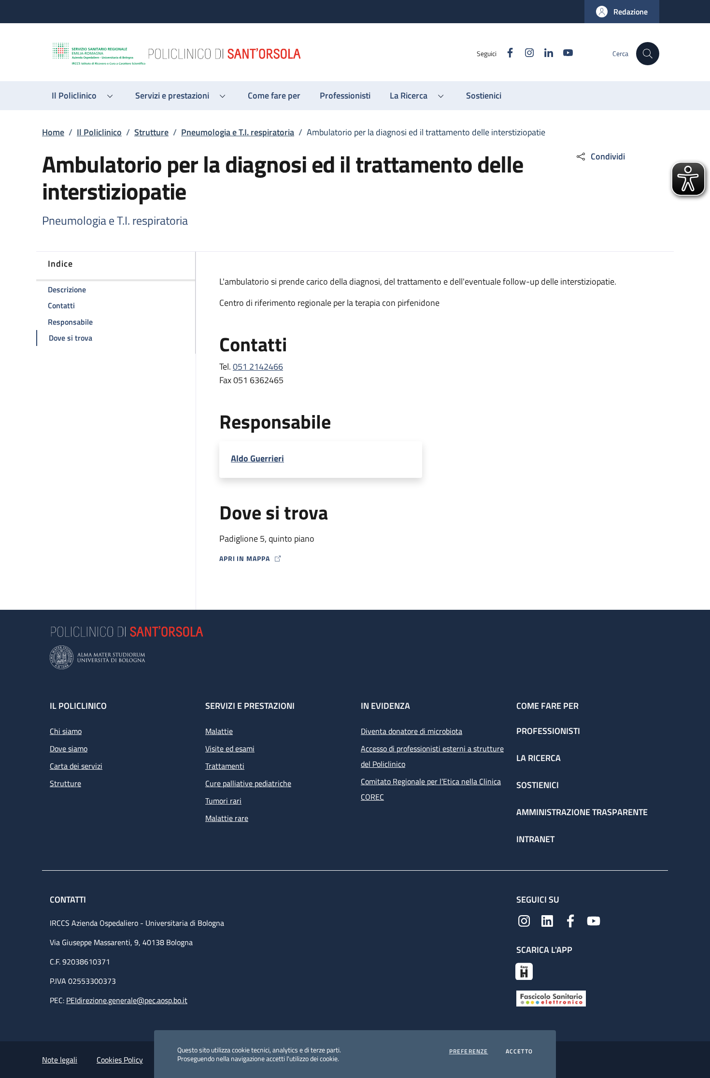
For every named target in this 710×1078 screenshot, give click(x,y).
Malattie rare (226, 818)
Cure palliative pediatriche (248, 783)
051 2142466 (258, 366)
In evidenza (385, 705)
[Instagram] (524, 920)
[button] (621, 11)
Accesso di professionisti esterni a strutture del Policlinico (432, 756)
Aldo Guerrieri (257, 458)
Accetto (519, 1051)
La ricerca (538, 757)
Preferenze (468, 1051)
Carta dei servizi (76, 766)
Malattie (219, 731)
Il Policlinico (99, 132)
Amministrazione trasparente (582, 812)
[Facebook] (570, 920)
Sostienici (537, 784)
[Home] (264, 53)
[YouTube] (593, 920)
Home (53, 132)
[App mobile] (524, 970)
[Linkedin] (547, 920)
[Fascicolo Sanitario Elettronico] (551, 998)
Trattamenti (224, 766)
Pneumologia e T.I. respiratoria (237, 132)
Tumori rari (223, 800)
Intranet (535, 839)
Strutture (151, 132)
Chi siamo (66, 731)
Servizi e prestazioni (250, 705)
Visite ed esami (230, 748)
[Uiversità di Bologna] (355, 657)
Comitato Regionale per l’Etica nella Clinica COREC (431, 789)
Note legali (59, 1059)
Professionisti (548, 730)
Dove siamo (68, 748)
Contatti (69, 899)
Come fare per (547, 705)
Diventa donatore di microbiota (411, 731)
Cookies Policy (120, 1059)
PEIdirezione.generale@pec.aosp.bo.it (126, 1000)
